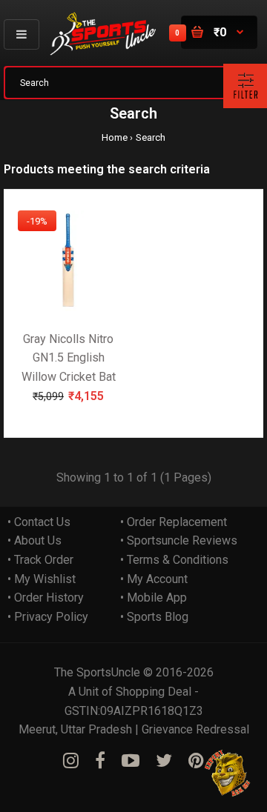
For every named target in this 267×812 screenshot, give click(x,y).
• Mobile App (153, 597)
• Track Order (40, 560)
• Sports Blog (154, 617)
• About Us (34, 540)
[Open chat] (228, 773)
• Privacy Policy (47, 617)
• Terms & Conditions (174, 560)
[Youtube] (130, 761)
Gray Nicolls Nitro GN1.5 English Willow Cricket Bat (69, 358)
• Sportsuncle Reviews (178, 540)
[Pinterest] (196, 761)
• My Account (154, 579)
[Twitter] (164, 761)
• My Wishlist (41, 579)
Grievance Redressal (195, 729)
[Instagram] (71, 761)
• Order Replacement (173, 522)
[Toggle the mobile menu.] (21, 34)
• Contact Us (38, 522)
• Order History (45, 597)
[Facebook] (100, 761)
